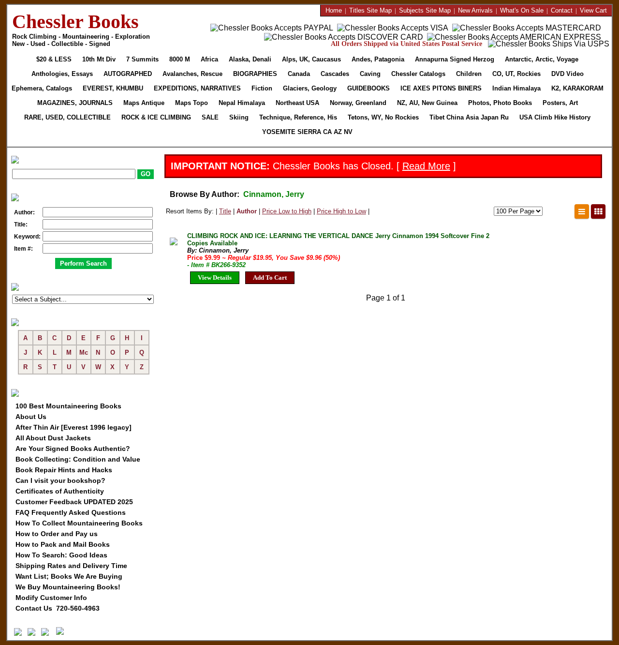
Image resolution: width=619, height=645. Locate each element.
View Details (215, 277)
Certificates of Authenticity (59, 491)
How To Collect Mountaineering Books (79, 523)
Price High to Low (341, 211)
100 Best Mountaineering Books (68, 406)
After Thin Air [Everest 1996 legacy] (73, 427)
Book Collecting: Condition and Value (77, 459)
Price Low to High (286, 211)
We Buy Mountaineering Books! (67, 587)
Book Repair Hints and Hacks (63, 470)
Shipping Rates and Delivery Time (71, 566)
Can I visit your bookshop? (60, 480)
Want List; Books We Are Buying (68, 576)
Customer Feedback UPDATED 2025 (74, 502)
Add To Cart (270, 277)
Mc (83, 352)
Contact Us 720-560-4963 (57, 608)
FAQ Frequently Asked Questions (70, 512)
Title (225, 211)
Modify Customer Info (51, 597)
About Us (30, 416)
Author (246, 211)
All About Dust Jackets (53, 438)
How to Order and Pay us (56, 534)
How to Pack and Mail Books (62, 544)
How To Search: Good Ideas (61, 555)
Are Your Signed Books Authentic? (72, 448)
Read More (426, 166)
